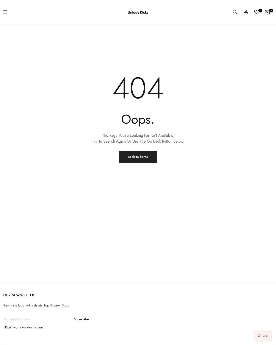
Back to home (138, 156)
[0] (256, 12)
